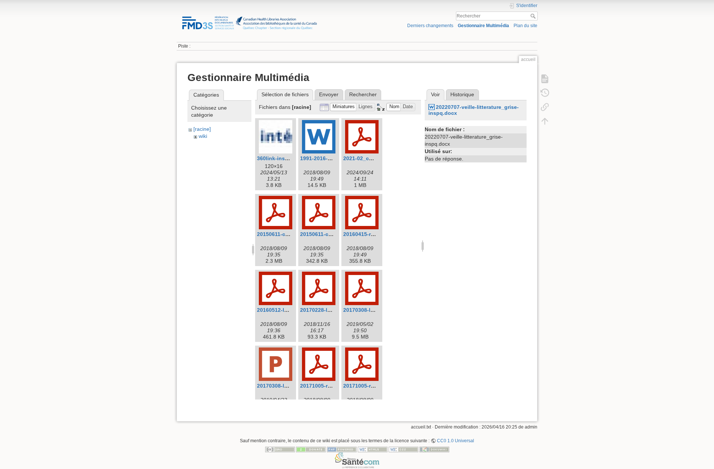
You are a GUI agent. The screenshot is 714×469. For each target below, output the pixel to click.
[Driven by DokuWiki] (434, 449)
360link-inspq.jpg (279, 158)
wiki (203, 136)
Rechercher (533, 16)
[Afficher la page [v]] (544, 79)
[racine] (202, 129)
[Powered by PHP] (342, 449)
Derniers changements (430, 25)
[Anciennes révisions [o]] (544, 93)
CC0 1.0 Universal (455, 440)
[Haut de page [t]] (544, 121)
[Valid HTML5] (372, 449)
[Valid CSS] (403, 449)
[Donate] (311, 449)
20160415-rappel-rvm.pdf (374, 234)
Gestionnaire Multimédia (483, 25)
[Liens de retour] (544, 107)
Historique (462, 94)
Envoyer (328, 94)
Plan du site (525, 25)
